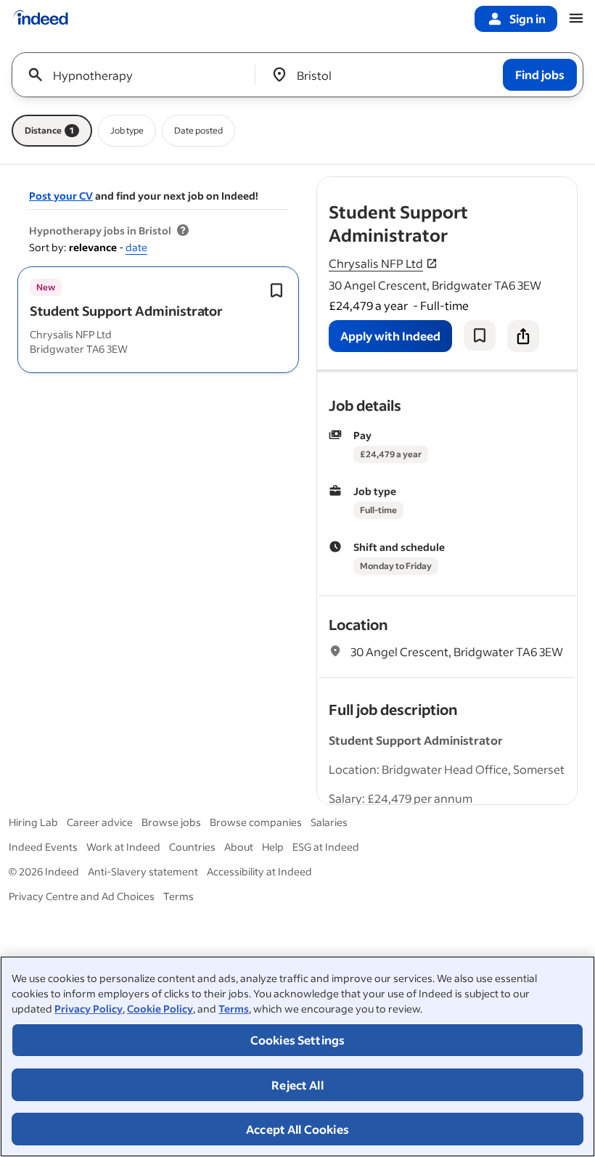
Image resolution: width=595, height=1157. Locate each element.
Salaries (329, 822)
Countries (192, 847)
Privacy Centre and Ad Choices (82, 896)
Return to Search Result (481, 186)
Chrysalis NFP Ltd (376, 263)
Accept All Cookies (297, 1129)
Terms (233, 1008)
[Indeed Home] (41, 19)
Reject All (297, 1084)
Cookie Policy (160, 1008)
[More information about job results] (183, 230)
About (238, 847)
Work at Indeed (123, 847)
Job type (127, 130)
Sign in (527, 18)
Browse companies (256, 822)
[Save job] (480, 335)
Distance (49, 130)
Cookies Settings (297, 1039)
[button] (126, 310)
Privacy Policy (88, 1008)
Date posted (198, 130)
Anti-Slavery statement (143, 871)
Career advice (100, 822)
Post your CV (61, 196)
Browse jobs (171, 822)
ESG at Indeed (325, 847)
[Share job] (523, 336)
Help (273, 847)
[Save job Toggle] (276, 290)
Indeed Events (43, 847)
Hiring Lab (33, 822)
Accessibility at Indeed (259, 871)
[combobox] (139, 75)
